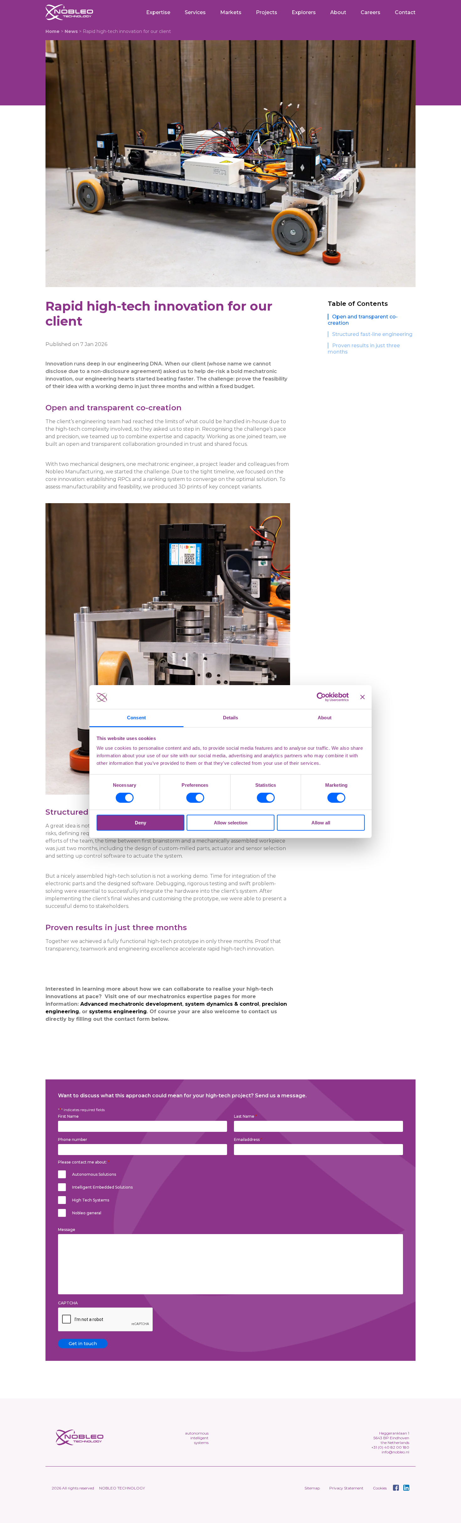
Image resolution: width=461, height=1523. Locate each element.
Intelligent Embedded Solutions (102, 1187)
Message (66, 1230)
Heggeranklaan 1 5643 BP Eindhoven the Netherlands (391, 1438)
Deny (140, 822)
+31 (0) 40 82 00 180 (390, 1447)
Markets (230, 12)
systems (201, 1442)
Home (52, 31)
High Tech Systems (90, 1200)
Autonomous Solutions (94, 1174)
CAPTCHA (68, 1303)
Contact (405, 12)
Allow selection (230, 822)
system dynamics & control (222, 1004)
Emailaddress (248, 1139)
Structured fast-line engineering (372, 334)
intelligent (199, 1437)
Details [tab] (230, 717)
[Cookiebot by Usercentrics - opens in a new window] (321, 697)
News (71, 31)
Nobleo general (86, 1213)
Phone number (72, 1140)
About (338, 12)
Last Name (245, 1116)
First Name (68, 1116)
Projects (266, 12)
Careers (370, 12)
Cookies (380, 1488)
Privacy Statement (346, 1488)
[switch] (195, 798)
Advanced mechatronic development (131, 1004)
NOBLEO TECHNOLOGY (122, 1488)
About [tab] (324, 717)
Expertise (158, 12)
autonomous (197, 1433)
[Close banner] (362, 697)
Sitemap (312, 1488)
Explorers (304, 12)
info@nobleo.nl (395, 1452)
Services (195, 12)
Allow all (320, 822)
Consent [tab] (136, 717)
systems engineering (117, 1011)
